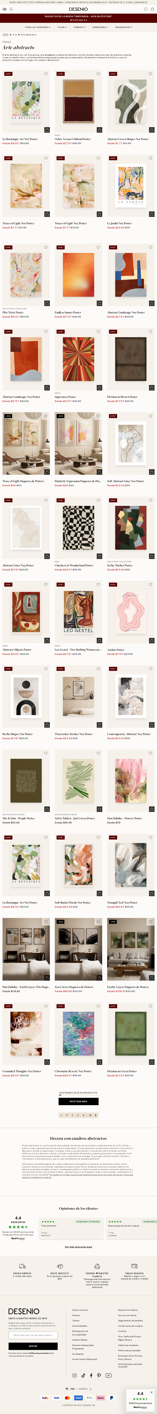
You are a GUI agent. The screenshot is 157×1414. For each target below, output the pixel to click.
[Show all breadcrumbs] (5, 34)
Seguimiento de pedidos (130, 1320)
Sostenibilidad (79, 1326)
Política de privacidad (39, 1353)
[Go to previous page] (61, 1115)
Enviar (33, 1346)
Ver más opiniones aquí (78, 1246)
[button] (140, 1400)
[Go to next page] (96, 1115)
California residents (128, 1345)
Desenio (87, 1405)
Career (76, 1320)
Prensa (75, 1315)
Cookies (122, 1331)
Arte (15, 34)
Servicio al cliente (127, 1315)
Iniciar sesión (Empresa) (84, 1359)
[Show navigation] (4, 9)
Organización (122, 27)
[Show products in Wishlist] (145, 9)
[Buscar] (11, 9)
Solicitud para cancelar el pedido (130, 1365)
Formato (78, 27)
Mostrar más (78, 1101)
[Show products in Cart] (152, 9)
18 (90, 1115)
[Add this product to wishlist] (46, 74)
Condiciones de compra (130, 1326)
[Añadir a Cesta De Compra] (47, 130)
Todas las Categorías (36, 27)
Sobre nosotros (80, 1310)
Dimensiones (99, 27)
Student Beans (80, 1340)
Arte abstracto (28, 34)
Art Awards (78, 1354)
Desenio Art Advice (128, 1310)
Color (61, 27)
